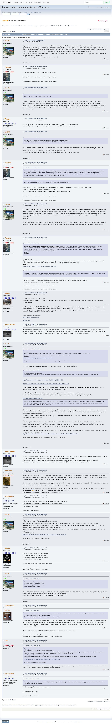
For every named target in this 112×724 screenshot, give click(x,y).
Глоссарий (29, 2)
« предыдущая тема (93, 29)
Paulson (8, 67)
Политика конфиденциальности (46, 721)
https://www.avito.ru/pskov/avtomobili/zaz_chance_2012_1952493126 (44, 534)
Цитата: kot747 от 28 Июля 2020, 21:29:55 (31, 243)
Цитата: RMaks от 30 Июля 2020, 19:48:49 (32, 578)
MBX (6, 641)
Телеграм (46, 2)
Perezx (7, 119)
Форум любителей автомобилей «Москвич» (26, 7)
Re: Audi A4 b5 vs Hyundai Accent (36, 66)
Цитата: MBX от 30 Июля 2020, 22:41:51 (31, 678)
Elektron (56, 25)
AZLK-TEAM (7, 2)
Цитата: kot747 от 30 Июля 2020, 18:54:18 (31, 645)
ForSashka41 (9, 606)
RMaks (7, 548)
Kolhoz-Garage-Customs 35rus (31, 317)
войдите (26, 12)
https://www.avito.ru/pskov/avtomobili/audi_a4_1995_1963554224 (43, 380)
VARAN (7, 293)
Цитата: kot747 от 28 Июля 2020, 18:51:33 (31, 167)
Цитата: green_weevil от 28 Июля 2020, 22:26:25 (33, 398)
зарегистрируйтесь (36, 12)
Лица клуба (37, 2)
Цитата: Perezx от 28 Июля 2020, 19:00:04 (31, 137)
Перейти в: (94, 709)
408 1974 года (26, 320)
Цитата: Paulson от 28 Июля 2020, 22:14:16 (32, 348)
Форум (16, 2)
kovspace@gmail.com (76, 721)
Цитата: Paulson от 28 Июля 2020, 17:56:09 (32, 92)
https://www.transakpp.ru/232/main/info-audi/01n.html (39, 266)
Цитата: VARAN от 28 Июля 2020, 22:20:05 (31, 370)
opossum (8, 470)
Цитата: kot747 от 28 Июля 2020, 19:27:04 (31, 178)
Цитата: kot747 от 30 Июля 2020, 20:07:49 (32, 610)
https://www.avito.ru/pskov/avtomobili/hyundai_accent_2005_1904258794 (46, 384)
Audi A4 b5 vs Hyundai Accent (34, 40)
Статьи (22, 2)
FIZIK (52, 25)
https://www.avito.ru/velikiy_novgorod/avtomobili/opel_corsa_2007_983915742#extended (50, 434)
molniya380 (9, 496)
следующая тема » (104, 29)
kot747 (7, 41)
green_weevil (10, 325)
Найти (106, 2)
